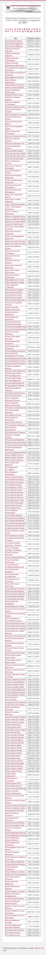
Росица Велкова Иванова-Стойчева (15, 539)
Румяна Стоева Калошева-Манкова (15, 907)
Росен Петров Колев (12, 508)
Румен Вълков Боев (12, 732)
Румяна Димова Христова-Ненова (15, 848)
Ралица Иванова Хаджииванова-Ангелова (14, 354)
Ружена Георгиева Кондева (15, 717)
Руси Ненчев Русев (12, 932)
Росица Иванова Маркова (14, 591)
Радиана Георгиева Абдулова (12, 49)
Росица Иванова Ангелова (15, 588)
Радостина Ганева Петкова (15, 241)
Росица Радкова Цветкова (15, 653)
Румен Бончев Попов (13, 724)
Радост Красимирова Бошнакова (13, 208)
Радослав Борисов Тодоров (15, 114)
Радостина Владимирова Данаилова (14, 237)
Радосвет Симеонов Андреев (12, 98)
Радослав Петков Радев (14, 158)
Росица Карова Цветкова (14, 599)
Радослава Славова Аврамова (12, 200)
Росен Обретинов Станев (14, 500)
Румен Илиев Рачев (12, 755)
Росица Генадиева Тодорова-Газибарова (13, 548)
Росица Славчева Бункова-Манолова (15, 670)
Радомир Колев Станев (14, 94)
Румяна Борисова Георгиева (12, 814)
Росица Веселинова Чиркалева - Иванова (13, 544)
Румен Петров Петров (13, 771)
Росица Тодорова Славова (15, 695)
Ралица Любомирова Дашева (13, 367)
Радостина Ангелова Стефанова (13, 232)
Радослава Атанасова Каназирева (13, 167)
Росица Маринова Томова (14, 606)
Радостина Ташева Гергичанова (12, 271)
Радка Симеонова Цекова (14, 85)
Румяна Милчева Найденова (11, 882)
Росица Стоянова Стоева (14, 687)
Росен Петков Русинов (13, 505)
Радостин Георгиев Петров (15, 216)
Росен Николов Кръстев (14, 495)
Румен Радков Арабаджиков (10, 774)
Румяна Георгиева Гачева (14, 825)
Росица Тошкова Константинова (11, 698)
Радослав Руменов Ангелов (12, 162)
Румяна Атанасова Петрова (15, 805)
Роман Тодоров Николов (14, 455)
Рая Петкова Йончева (13, 395)
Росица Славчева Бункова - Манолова (15, 666)
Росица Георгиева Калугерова (11, 561)
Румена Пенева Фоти (13, 783)
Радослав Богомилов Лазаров (13, 110)
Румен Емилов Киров (13, 745)
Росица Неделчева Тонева (15, 623)
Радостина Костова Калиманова (12, 252)
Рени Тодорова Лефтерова (15, 425)
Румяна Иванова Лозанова (15, 864)
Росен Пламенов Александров (11, 511)
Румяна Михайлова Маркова (12, 887)
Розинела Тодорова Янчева (15, 452)
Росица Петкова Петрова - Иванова (15, 639)
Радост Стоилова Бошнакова (11, 212)
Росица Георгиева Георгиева (11, 553)
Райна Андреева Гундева (14, 282)
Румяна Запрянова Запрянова (12, 853)
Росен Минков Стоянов (13, 487)
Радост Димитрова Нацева (15, 204)
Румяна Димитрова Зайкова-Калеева (12, 839)
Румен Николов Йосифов (14, 763)
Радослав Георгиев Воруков (12, 139)
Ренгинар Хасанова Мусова (15, 407)
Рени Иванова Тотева (13, 415)
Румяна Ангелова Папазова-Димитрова (13, 792)
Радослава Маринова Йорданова (13, 176)
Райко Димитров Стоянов (14, 280)
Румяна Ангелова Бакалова (15, 788)
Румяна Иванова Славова (15, 871)
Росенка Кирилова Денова (15, 518)
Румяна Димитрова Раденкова (12, 843)
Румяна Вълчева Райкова (15, 822)
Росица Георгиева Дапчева (15, 557)
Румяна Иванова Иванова (14, 862)
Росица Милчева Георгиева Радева (15, 610)
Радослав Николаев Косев (15, 156)
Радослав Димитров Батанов (12, 147)
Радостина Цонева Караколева (12, 276)
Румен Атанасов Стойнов (14, 719)
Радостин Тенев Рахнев (14, 224)
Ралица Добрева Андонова (15, 351)
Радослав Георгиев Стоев (15, 143)
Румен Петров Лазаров (13, 766)
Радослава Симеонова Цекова (13, 195)
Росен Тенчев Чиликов (13, 515)
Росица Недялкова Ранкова (15, 626)
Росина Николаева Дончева (15, 523)
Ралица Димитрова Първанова (12, 342)
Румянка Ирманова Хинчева (12, 921)
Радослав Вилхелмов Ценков (13, 118)
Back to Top (39, 948)
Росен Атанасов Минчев (14, 460)
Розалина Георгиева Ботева (15, 442)
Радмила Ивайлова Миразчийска (12, 91)
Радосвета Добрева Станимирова (12, 103)
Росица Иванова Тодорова (15, 594)
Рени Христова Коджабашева (10, 428)
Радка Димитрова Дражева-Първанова (15, 69)
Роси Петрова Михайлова (14, 520)
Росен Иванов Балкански (14, 479)
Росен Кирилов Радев (13, 484)
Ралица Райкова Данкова (14, 383)
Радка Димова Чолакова (14, 77)
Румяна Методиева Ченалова (12, 878)
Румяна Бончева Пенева (14, 810)
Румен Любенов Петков (14, 761)
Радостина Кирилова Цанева (13, 247)
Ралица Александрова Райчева (13, 303)
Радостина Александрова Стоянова (14, 227)
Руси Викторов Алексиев (14, 930)
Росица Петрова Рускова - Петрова (15, 649)
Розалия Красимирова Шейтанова (13, 448)
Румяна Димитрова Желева (15, 832)
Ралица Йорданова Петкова (15, 358)
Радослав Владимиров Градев (13, 127)
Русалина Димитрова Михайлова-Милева (13, 926)
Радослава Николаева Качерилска (13, 181)
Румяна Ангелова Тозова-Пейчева (14, 797)
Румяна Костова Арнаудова (15, 874)
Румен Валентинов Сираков (15, 730)
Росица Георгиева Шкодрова (11, 570)
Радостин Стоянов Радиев (15, 221)
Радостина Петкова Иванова (12, 257)
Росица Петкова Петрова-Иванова (14, 644)
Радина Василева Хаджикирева (12, 59)
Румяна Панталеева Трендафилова (12, 895)
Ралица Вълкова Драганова (15, 326)
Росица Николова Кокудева (15, 628)
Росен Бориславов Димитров (12, 463)
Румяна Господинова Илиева (13, 829)
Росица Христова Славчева (15, 702)
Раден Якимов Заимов (13, 41)
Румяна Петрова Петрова (14, 898)
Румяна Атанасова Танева (15, 808)
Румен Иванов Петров (13, 748)
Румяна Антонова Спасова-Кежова (15, 801)
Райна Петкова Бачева (13, 297)
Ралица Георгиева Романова (12, 332)
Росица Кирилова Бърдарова (11, 602)
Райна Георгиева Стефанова (11, 286)
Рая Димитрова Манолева (15, 393)
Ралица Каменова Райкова (15, 363)
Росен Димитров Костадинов (11, 468)
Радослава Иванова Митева (12, 171)
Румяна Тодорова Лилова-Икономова (15, 916)
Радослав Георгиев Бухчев (15, 136)
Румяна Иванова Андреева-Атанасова (15, 858)
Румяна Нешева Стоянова (15, 891)
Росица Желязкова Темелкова (12, 580)
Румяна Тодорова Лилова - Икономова (15, 912)
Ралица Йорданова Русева (15, 361)
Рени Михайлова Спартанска (11, 418)
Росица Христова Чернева (15, 705)
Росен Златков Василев (14, 477)
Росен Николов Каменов (14, 492)
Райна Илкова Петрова (13, 292)
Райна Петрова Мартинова (15, 300)
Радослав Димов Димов (14, 151)
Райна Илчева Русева (13, 295)
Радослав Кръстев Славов (15, 153)
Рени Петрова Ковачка (13, 422)
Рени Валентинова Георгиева (12, 411)
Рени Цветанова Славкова (15, 432)
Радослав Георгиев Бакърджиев (12, 132)
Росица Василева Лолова (14, 535)
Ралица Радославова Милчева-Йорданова (13, 374)
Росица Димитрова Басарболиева (12, 575)
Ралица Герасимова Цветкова (12, 337)
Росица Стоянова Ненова (14, 684)
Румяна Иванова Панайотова (11, 868)
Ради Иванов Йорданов (14, 43)
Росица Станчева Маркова (15, 682)
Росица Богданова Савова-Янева (15, 532)
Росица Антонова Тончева (15, 525)
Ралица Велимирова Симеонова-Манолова (13, 323)
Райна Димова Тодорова (14, 289)
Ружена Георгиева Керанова (12, 713)
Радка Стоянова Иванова (14, 87)
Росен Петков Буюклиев (14, 503)
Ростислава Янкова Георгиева (12, 708)
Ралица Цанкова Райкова (14, 385)
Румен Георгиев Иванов (14, 740)
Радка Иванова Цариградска (11, 81)
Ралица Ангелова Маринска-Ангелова (12, 308)
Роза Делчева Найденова (14, 439)
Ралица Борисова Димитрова (11, 313)
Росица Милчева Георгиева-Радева (15, 614)
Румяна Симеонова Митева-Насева (12, 902)
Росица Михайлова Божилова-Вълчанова (13, 619)
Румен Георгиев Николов (14, 742)
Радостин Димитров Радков (15, 219)
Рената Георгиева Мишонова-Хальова (12, 399)
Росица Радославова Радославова (13, 656)
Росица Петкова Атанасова (15, 636)
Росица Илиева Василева (14, 596)
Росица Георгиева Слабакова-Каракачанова (14, 565)
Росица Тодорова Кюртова (15, 692)
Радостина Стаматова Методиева (13, 266)
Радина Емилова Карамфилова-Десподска (14, 64)
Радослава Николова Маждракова (13, 186)
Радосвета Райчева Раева (15, 107)
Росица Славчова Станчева (15, 679)
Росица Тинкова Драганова (15, 689)
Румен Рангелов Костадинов (11, 779)
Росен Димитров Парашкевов (11, 473)
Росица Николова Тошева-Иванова (15, 632)
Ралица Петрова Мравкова (15, 371)
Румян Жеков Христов (13, 786)
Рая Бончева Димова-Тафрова (13, 389)
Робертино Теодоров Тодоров (12, 436)
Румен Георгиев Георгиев (14, 735)
